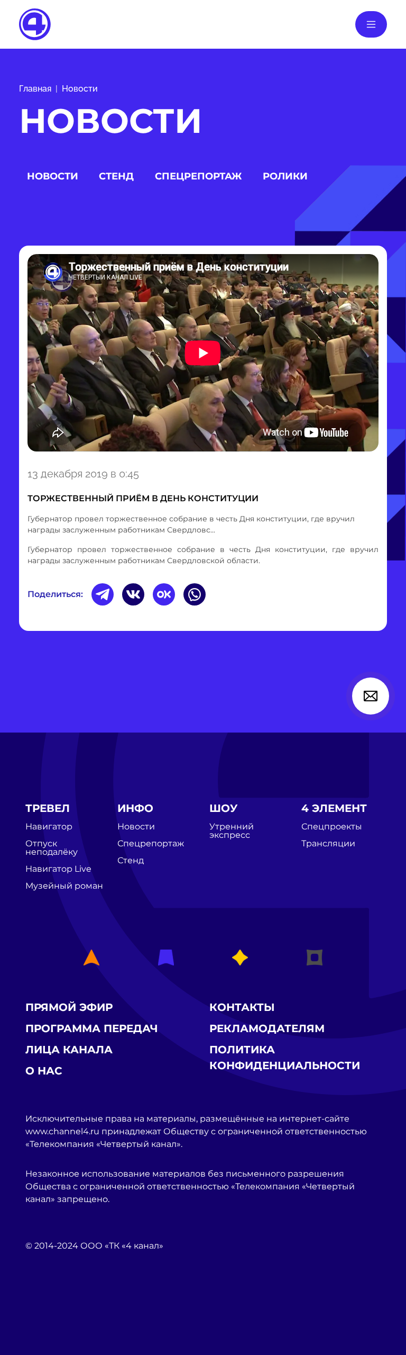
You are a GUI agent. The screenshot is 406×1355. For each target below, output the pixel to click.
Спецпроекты (331, 827)
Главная (35, 89)
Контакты (242, 1007)
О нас (43, 1070)
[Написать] (370, 696)
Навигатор (48, 827)
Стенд (116, 176)
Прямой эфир (69, 1007)
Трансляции (328, 843)
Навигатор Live (58, 869)
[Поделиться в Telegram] (102, 594)
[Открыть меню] (371, 24)
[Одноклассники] (164, 594)
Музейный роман (64, 886)
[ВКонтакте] (133, 594)
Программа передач (91, 1028)
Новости (80, 89)
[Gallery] (203, 354)
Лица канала (69, 1049)
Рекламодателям (267, 1028)
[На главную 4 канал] (35, 24)
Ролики (285, 176)
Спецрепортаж (198, 176)
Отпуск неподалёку (51, 847)
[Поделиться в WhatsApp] (194, 594)
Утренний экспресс (231, 831)
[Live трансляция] (48, 1305)
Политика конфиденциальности (284, 1057)
